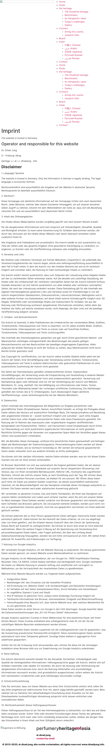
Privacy (80, 728)
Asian (62, 41)
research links (72, 35)
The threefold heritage (76, 11)
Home (62, 1)
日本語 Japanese (73, 51)
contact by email (45, 738)
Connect (63, 28)
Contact (63, 61)
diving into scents (74, 31)
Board (62, 38)
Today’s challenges (75, 21)
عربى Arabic (71, 48)
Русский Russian (73, 55)
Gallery (68, 25)
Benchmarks (71, 15)
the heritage (65, 8)
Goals (62, 5)
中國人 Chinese (72, 45)
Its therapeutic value (75, 18)
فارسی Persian (72, 58)
